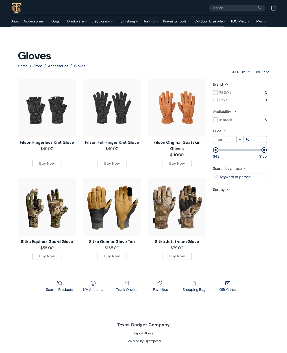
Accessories (34, 21)
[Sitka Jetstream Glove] (177, 207)
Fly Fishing (126, 21)
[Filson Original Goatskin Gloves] (177, 108)
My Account (93, 289)
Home (23, 66)
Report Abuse (143, 333)
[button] (16, 7)
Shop (15, 21)
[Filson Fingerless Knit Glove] (47, 108)
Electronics (101, 21)
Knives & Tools (175, 21)
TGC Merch (240, 21)
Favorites (160, 289)
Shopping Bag (194, 289)
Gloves (79, 66)
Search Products (59, 289)
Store (37, 66)
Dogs (56, 21)
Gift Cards (227, 289)
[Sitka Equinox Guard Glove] (47, 207)
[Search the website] (260, 7)
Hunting (149, 21)
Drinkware (76, 21)
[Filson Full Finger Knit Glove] (112, 108)
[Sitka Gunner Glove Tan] (112, 207)
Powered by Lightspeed (143, 341)
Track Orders (126, 289)
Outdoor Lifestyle (209, 21)
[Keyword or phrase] (216, 177)
